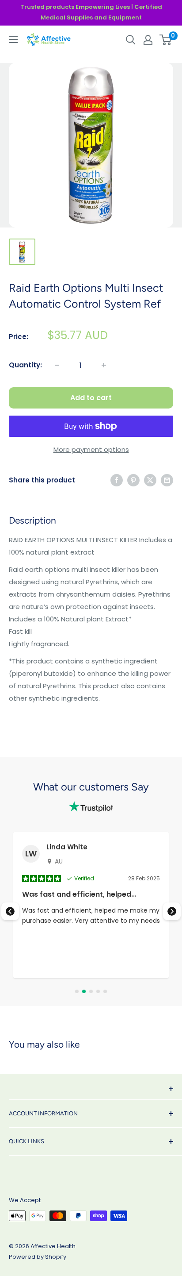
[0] (165, 40)
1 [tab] (77, 991)
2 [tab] (84, 991)
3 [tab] (91, 991)
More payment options (91, 449)
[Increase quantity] (104, 365)
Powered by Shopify (37, 1257)
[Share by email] (167, 480)
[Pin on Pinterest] (133, 480)
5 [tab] (105, 991)
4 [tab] (98, 991)
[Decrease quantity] (57, 365)
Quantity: (25, 365)
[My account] (148, 40)
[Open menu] (13, 39)
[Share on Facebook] (116, 480)
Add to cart (91, 398)
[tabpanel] (91, 905)
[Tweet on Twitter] (150, 480)
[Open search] (131, 40)
